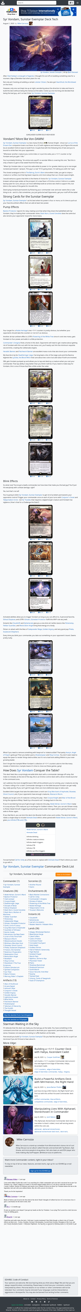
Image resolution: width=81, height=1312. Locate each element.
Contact (33, 1299)
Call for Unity (19, 860)
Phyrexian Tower (36, 961)
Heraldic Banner (9, 351)
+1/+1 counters (40, 1069)
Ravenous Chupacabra (12, 952)
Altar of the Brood (68, 798)
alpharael (37, 1129)
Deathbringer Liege (25, 355)
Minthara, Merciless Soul (13, 943)
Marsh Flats (34, 956)
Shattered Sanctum (37, 967)
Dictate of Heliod (36, 901)
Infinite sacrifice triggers (36, 851)
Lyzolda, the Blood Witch (21, 357)
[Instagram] (40, 1302)
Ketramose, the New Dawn (14, 934)
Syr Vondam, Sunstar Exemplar (51, 72)
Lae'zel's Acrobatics (37, 922)
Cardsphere (36, 1305)
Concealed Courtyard (37, 943)
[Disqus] (40, 1200)
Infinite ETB (31, 845)
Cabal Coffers (35, 936)
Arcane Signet (9, 986)
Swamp (32, 974)
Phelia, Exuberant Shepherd (14, 947)
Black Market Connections (39, 895)
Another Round (35, 885)
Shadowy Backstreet (37, 965)
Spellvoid (67, 1305)
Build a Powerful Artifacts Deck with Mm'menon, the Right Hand (53, 1080)
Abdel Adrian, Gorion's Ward (60, 804)
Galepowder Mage (35, 629)
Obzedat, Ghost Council (13, 945)
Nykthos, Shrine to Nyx (38, 958)
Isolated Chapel (35, 954)
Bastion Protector (9, 211)
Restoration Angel (26, 625)
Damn (32, 887)
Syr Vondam (25, 770)
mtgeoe (67, 1072)
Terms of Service (52, 1299)
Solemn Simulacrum (11, 967)
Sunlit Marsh (34, 969)
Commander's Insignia (11, 343)
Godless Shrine (35, 947)
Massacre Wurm (56, 794)
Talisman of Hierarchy (12, 1006)
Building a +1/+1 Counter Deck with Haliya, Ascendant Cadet (52, 1050)
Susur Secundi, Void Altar (39, 972)
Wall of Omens (9, 974)
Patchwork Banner (26, 351)
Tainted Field (34, 976)
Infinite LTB (31, 848)
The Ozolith (8, 1008)
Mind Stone (8, 999)
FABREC (59, 1305)
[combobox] (36, 3)
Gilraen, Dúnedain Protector (35, 619)
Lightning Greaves (11, 997)
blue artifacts (55, 1099)
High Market (34, 952)
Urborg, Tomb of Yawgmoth (40, 978)
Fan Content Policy (49, 1308)
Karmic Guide (9, 932)
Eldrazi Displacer (9, 619)
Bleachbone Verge (36, 934)
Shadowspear (41, 755)
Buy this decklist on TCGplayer (15, 1019)
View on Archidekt (63, 874)
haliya (60, 1072)
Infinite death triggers (35, 842)
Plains (32, 963)
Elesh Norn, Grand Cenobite (50, 213)
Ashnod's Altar (9, 988)
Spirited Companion (11, 970)
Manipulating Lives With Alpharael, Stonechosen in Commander (55, 1110)
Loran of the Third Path (13, 936)
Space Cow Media (17, 1305)
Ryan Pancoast (73, 72)
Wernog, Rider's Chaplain (13, 976)
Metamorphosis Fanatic (13, 941)
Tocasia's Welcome (37, 910)
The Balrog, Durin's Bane (35, 172)
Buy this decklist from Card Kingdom (18, 1015)
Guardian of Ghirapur (12, 930)
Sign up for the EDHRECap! (40, 1171)
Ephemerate (28, 623)
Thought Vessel (10, 1010)
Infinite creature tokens (35, 839)
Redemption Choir (11, 954)
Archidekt (27, 1305)
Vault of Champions (37, 980)
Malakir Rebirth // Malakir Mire (41, 924)
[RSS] (45, 1302)
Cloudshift (16, 623)
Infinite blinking (32, 837)
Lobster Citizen (40, 82)
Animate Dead (31, 818)
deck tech (64, 1132)
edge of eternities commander (45, 1072)
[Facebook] (36, 1302)
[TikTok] (49, 1302)
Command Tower (36, 941)
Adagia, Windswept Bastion (40, 932)
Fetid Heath (34, 945)
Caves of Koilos (35, 939)
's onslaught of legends (20, 76)
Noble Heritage (21, 330)
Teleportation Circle (10, 500)
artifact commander (41, 1099)
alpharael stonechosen (51, 1129)
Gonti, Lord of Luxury (12, 925)
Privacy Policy (41, 1299)
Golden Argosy (48, 629)
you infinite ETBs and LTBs (17, 820)
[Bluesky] (32, 1302)
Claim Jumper (9, 899)
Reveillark (8, 958)
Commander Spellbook (48, 1305)
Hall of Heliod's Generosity (39, 950)
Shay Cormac (54, 755)
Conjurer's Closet (68, 497)
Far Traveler (26, 500)
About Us (26, 1299)
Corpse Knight (53, 798)
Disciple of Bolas (10, 906)
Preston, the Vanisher (12, 950)
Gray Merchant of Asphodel (58, 791)
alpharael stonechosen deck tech (46, 1132)
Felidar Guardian (9, 625)
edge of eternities (53, 1069)
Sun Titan (7, 972)
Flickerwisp (69, 623)
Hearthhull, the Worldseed (66, 82)
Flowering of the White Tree (43, 336)
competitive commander (43, 1102)
